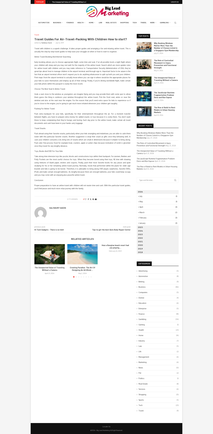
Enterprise (159, 308)
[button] (47, 2)
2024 (140, 230)
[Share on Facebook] (88, 199)
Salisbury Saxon (46, 43)
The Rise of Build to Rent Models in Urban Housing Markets (164, 110)
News (152, 22)
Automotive (43, 22)
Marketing (159, 362)
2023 (140, 234)
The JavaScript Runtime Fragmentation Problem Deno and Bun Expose (164, 95)
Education (159, 303)
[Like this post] (85, 199)
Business (57, 22)
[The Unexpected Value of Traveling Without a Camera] (49, 254)
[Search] (175, 22)
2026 (140, 191)
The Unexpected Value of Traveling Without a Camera (71, 2)
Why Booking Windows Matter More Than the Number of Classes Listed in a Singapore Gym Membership (166, 47)
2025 (140, 227)
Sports (159, 400)
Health (80, 22)
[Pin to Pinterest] (93, 199)
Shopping (124, 22)
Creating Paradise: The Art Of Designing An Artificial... (82, 268)
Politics (159, 378)
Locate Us (175, 2)
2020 (140, 245)
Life (159, 351)
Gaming (159, 325)
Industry (159, 341)
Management (159, 357)
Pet (159, 373)
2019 (140, 248)
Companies (159, 292)
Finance (70, 22)
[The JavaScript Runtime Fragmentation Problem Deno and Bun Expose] (144, 96)
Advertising (159, 271)
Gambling (164, 22)
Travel (143, 22)
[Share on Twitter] (90, 199)
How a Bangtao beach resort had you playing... (115, 246)
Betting (159, 282)
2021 (140, 241)
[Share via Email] (96, 199)
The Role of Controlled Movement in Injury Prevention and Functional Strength (165, 64)
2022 (140, 238)
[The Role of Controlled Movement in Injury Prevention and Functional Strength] (144, 64)
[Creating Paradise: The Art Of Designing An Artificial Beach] (82, 254)
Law (100, 22)
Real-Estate (111, 22)
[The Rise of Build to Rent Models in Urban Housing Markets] (144, 111)
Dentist (159, 298)
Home (91, 22)
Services (159, 389)
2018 (140, 252)
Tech (135, 22)
